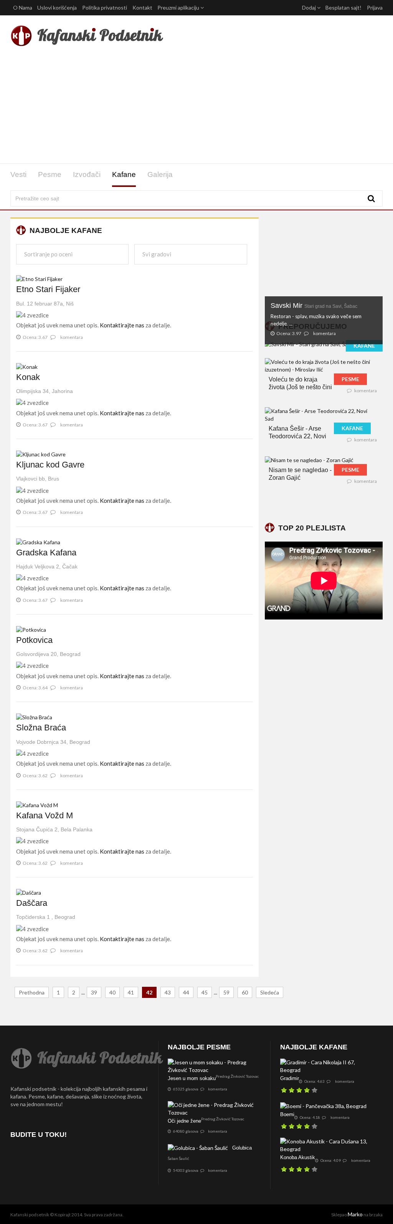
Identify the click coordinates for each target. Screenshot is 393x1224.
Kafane (124, 174)
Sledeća (269, 992)
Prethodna (32, 992)
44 (186, 992)
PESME (350, 379)
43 (168, 992)
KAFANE (364, 345)
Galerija (160, 174)
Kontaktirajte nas (122, 325)
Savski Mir (314, 305)
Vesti (18, 174)
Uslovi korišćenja (57, 7)
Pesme (49, 174)
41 (131, 992)
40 (112, 992)
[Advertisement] (196, 106)
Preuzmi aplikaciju (178, 7)
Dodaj (309, 7)
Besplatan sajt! (343, 7)
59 (226, 992)
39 (94, 992)
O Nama (22, 7)
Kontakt (142, 7)
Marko (355, 1214)
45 (204, 992)
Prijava (375, 7)
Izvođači (87, 174)
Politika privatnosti (104, 7)
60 (245, 992)
